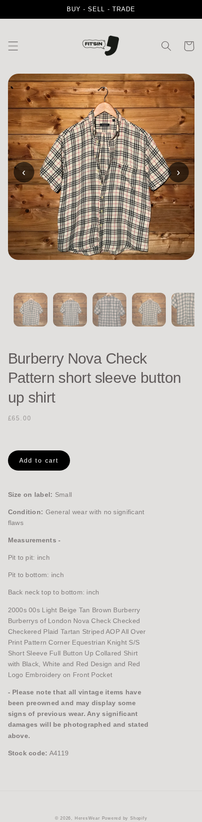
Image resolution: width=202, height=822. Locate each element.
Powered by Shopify (125, 818)
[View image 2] (70, 315)
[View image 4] (149, 315)
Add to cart (39, 460)
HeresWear (87, 818)
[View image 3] (109, 315)
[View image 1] (30, 315)
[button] (12, 46)
